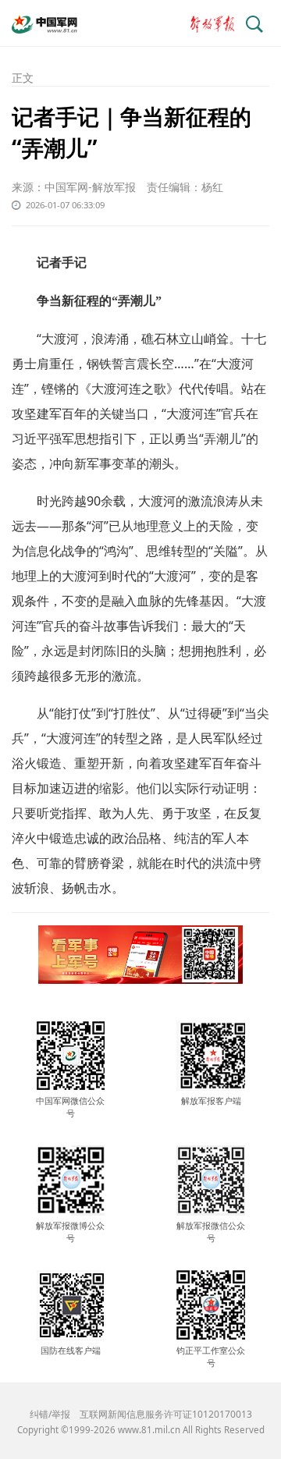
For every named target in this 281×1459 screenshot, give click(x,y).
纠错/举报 (50, 1414)
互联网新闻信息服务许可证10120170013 (166, 1414)
